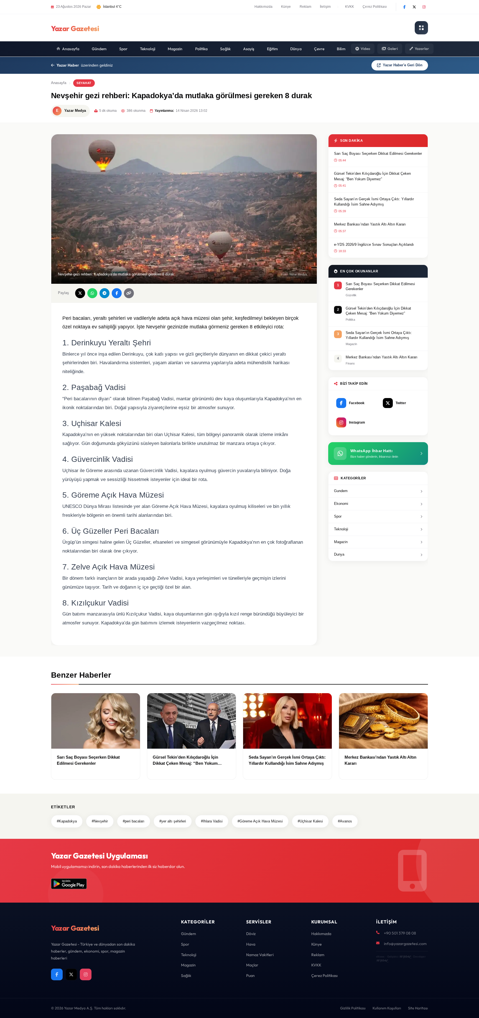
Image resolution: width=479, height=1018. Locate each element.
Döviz (251, 933)
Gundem (341, 491)
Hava (250, 944)
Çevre (319, 48)
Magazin (175, 48)
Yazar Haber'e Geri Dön (402, 65)
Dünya (296, 48)
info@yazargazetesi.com (405, 943)
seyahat (84, 83)
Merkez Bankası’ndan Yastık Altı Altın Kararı (370, 224)
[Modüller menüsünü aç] (421, 27)
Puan (250, 975)
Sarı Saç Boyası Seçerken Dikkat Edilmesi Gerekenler (378, 153)
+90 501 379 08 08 (400, 933)
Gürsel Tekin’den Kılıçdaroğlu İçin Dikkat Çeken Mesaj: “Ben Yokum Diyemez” (372, 176)
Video (365, 48)
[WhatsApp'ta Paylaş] (92, 293)
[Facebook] (404, 7)
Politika (201, 48)
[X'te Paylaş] (80, 293)
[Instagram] (424, 7)
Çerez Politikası (375, 7)
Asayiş (248, 48)
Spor (123, 48)
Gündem (99, 48)
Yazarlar (422, 48)
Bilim (341, 48)
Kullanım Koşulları (387, 1008)
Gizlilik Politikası (353, 1008)
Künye (286, 7)
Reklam (306, 7)
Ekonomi (341, 504)
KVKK (349, 7)
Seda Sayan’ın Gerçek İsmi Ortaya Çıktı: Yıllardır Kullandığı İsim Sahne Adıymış (374, 202)
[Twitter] (414, 7)
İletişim (325, 7)
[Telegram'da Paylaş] (104, 293)
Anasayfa (70, 48)
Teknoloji (147, 48)
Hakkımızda (263, 7)
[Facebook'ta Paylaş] (117, 293)
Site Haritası (418, 1008)
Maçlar (252, 965)
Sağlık (225, 48)
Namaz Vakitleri (260, 954)
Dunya (339, 554)
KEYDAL (405, 956)
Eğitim (272, 48)
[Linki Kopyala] (129, 293)
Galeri (393, 48)
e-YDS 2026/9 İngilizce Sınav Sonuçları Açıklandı (374, 244)
